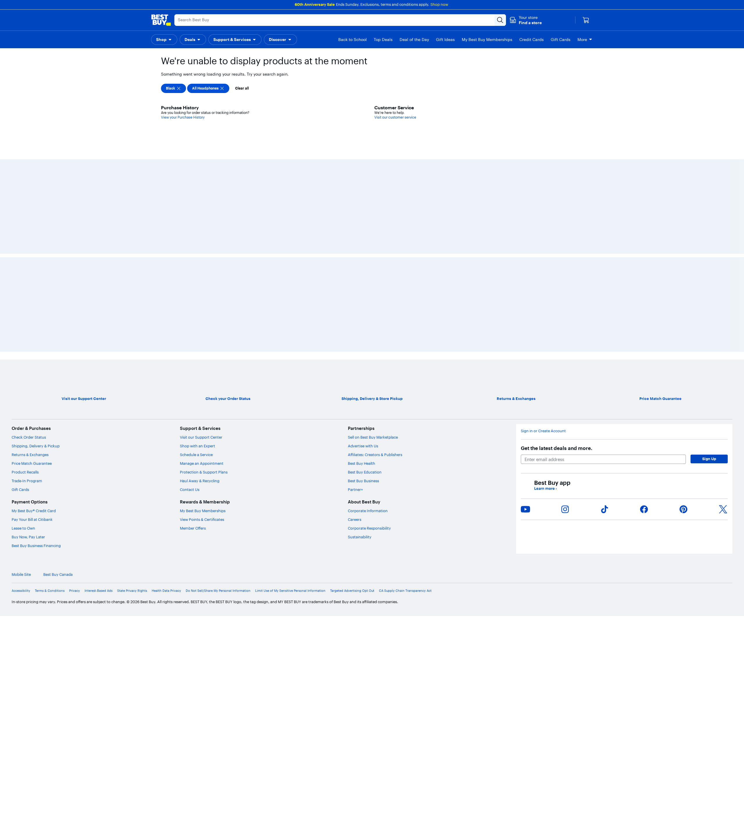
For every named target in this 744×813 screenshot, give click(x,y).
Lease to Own (23, 528)
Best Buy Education (365, 472)
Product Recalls (25, 472)
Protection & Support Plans (204, 472)
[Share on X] (723, 509)
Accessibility (21, 591)
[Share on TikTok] (604, 509)
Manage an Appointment (201, 463)
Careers (354, 519)
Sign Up (709, 458)
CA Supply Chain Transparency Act (405, 591)
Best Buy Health (361, 463)
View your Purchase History (183, 117)
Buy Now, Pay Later (28, 537)
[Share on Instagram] (565, 509)
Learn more (545, 488)
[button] (525, 20)
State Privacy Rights (132, 591)
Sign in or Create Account (543, 431)
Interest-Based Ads (98, 591)
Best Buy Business (363, 480)
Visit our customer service (395, 117)
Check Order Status (29, 437)
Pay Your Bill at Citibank (32, 519)
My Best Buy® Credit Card (34, 510)
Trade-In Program (27, 480)
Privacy (74, 591)
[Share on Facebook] (644, 509)
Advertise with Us (363, 446)
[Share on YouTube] (525, 509)
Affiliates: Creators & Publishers (375, 454)
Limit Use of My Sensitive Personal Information (290, 591)
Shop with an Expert (197, 446)
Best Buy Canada (58, 574)
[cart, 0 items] (585, 20)
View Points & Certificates (202, 519)
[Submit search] (500, 20)
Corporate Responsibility (369, 528)
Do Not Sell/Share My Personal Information (218, 591)
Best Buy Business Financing (36, 545)
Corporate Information (368, 510)
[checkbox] (173, 88)
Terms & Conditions (50, 591)
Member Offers (193, 528)
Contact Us (189, 489)
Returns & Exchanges (30, 454)
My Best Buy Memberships (203, 510)
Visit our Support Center (201, 437)
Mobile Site (21, 574)
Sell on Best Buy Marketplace (373, 437)
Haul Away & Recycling (199, 480)
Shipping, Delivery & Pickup (36, 446)
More (582, 39)
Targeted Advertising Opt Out (352, 591)
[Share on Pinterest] (683, 509)
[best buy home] (161, 20)
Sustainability (359, 537)
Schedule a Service (196, 454)
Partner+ (355, 489)
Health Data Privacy (166, 591)
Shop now (439, 4)
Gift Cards (20, 489)
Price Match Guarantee (32, 463)
